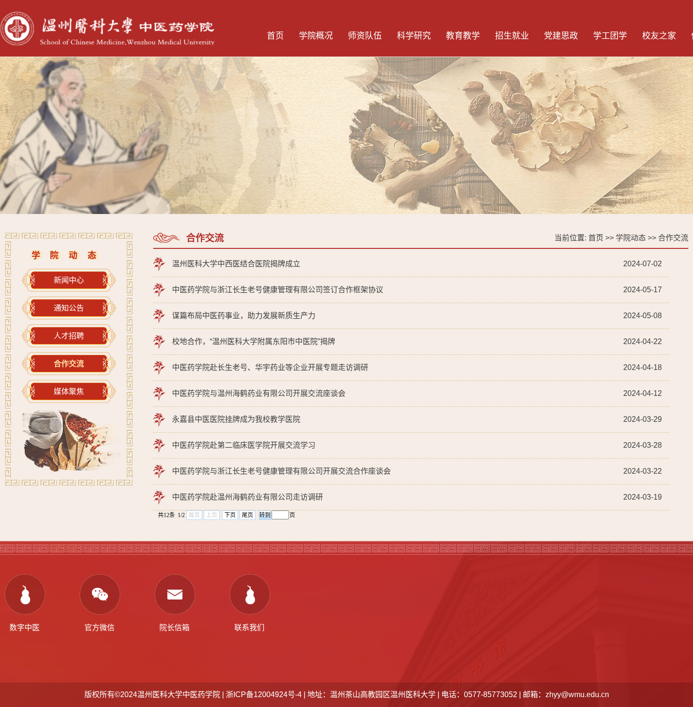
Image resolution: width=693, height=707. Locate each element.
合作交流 (673, 238)
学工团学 (610, 36)
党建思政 (561, 36)
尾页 (247, 515)
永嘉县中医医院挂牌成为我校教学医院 (236, 419)
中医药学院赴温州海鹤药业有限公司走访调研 (247, 497)
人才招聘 (69, 336)
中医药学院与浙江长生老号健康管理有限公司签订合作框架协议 (277, 290)
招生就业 (512, 36)
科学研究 (414, 36)
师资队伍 (365, 36)
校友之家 (659, 36)
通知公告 (69, 308)
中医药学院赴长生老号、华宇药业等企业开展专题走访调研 (270, 367)
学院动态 (631, 238)
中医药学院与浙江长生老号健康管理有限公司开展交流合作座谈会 (281, 471)
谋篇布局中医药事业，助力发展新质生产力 (243, 316)
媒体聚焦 (69, 391)
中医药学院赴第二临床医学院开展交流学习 (243, 445)
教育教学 (463, 36)
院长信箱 (174, 628)
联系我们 (249, 628)
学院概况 (316, 36)
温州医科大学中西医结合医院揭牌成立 (236, 264)
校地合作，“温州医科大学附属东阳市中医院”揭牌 (253, 341)
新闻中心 (69, 280)
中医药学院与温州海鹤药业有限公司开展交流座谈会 (259, 393)
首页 (275, 36)
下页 (230, 515)
